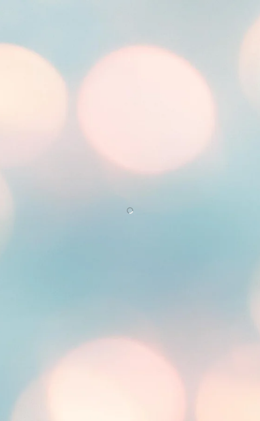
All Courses (132, 391)
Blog (133, 17)
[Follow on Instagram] (101, 7)
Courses (147, 17)
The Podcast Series (132, 383)
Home (107, 17)
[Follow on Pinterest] (93, 7)
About (121, 17)
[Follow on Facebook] (85, 7)
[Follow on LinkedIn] (109, 7)
